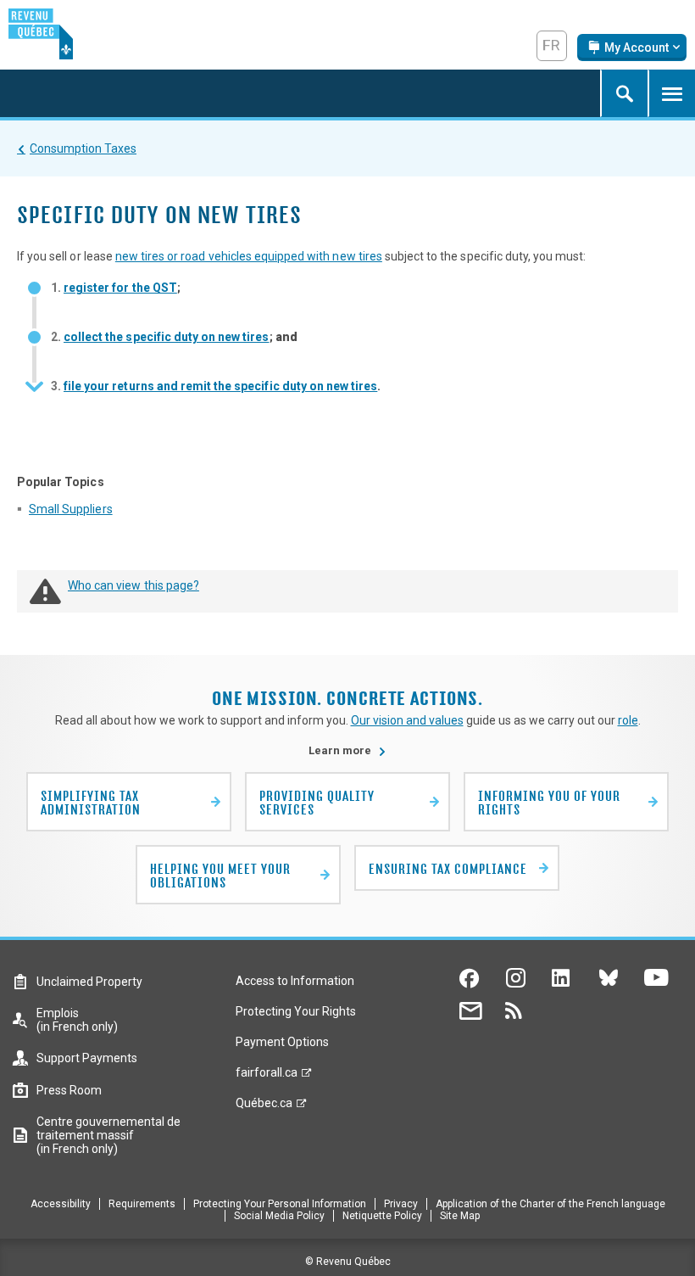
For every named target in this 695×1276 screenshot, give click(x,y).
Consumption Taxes (83, 148)
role (628, 720)
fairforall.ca (266, 1077)
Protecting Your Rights (296, 1011)
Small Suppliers (71, 509)
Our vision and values (407, 720)
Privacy (401, 1204)
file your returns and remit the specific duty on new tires (220, 386)
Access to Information (295, 981)
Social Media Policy (279, 1216)
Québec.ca (264, 1107)
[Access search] (624, 93)
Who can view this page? (133, 585)
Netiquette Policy (382, 1216)
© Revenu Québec (348, 1262)
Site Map (460, 1216)
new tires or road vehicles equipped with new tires (248, 256)
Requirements (141, 1204)
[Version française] (552, 46)
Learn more (347, 750)
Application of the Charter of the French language (550, 1204)
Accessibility (61, 1204)
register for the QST (120, 287)
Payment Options (282, 1042)
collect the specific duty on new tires (167, 337)
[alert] (632, 47)
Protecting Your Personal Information (279, 1204)
